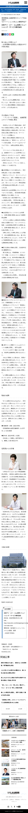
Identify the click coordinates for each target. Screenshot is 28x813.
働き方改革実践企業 (8, 14)
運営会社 (17, 799)
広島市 (14, 14)
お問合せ (11, 799)
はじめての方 (5, 799)
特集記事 (18, 14)
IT (3, 14)
